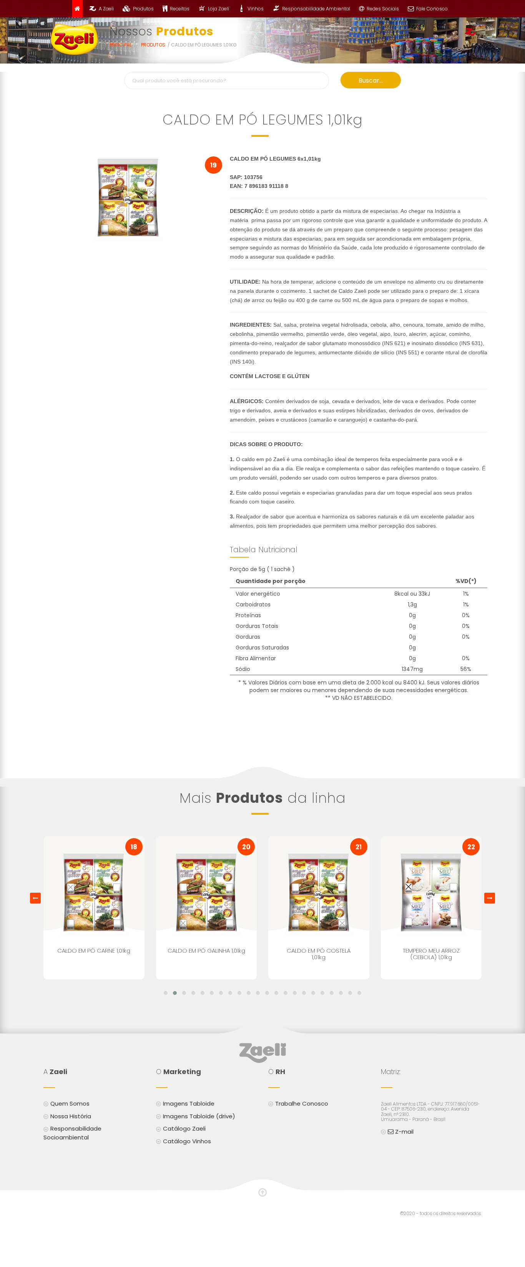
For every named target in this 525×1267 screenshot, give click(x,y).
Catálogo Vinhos (187, 1141)
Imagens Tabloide (188, 1103)
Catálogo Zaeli (184, 1128)
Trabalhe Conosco (301, 1103)
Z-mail (404, 1132)
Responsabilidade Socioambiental (72, 1132)
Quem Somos (70, 1103)
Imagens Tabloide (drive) (199, 1116)
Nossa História (70, 1116)
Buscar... (371, 80)
